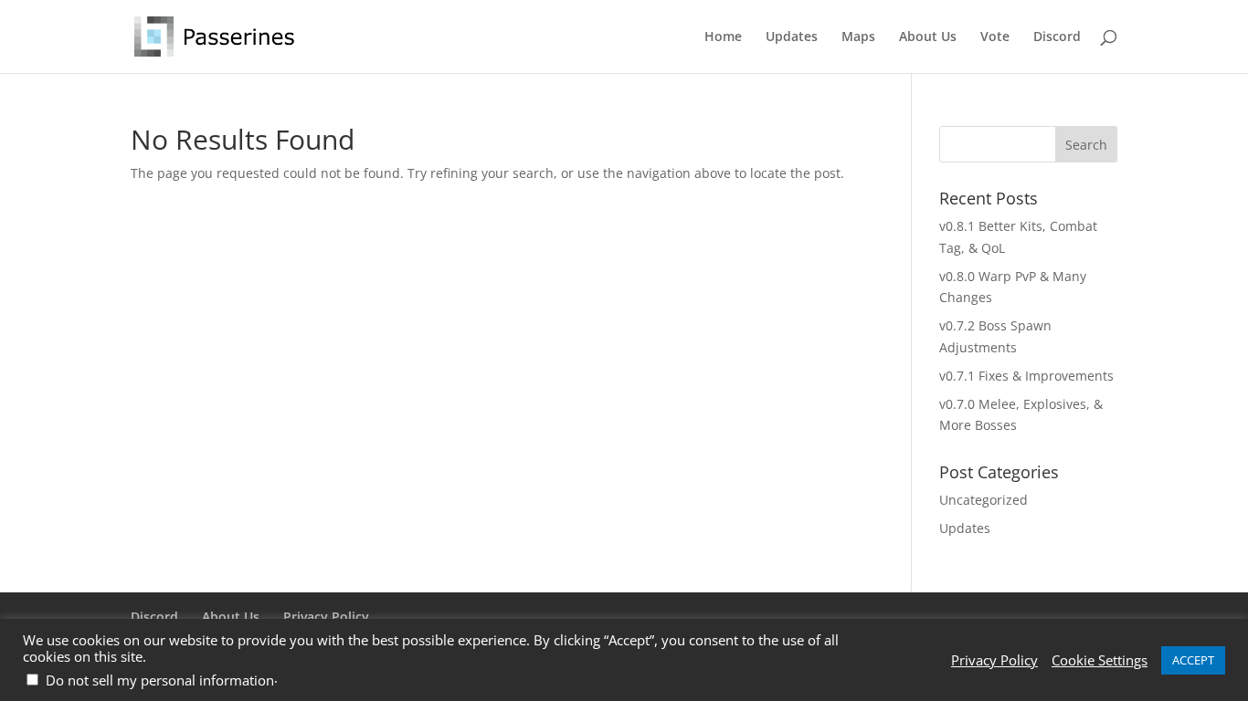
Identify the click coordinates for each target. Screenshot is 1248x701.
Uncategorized (983, 499)
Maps (858, 37)
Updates (792, 37)
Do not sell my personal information (160, 680)
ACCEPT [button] (1193, 660)
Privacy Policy (326, 616)
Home (723, 37)
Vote (995, 37)
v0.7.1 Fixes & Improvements (1026, 375)
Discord (1057, 37)
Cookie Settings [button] (1100, 660)
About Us (928, 37)
